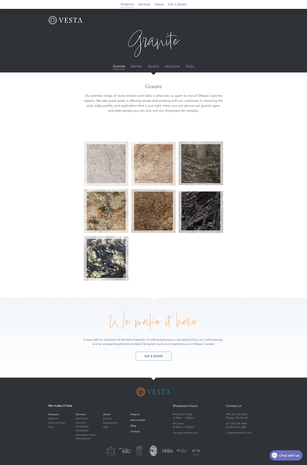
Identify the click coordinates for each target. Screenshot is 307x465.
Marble (136, 66)
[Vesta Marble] (65, 20)
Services (144, 4)
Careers (107, 418)
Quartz (153, 66)
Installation (82, 430)
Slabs (190, 66)
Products (127, 4)
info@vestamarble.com (239, 432)
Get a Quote (177, 4)
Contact (135, 431)
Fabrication (82, 418)
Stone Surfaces (56, 423)
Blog (133, 425)
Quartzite (172, 66)
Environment (110, 423)
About (159, 4)
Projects (135, 414)
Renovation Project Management (86, 436)
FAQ (105, 427)
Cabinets (53, 418)
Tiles (50, 427)
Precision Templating (82, 424)
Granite (119, 66)
